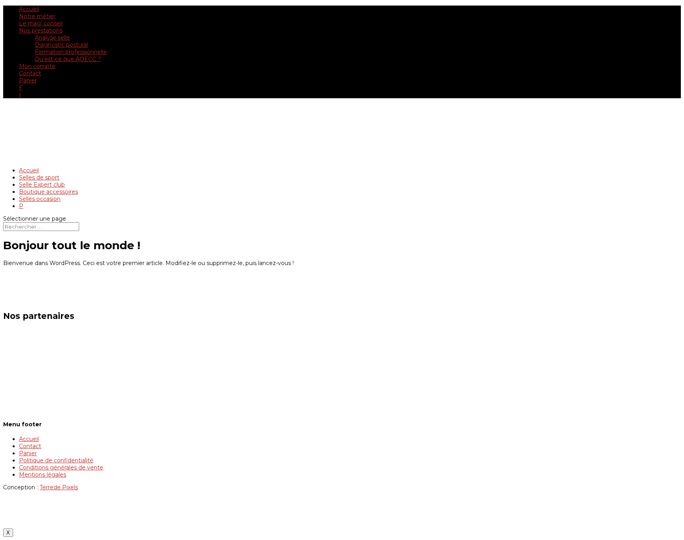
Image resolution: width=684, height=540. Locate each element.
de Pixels (59, 487)
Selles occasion (40, 198)
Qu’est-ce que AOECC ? (68, 59)
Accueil (29, 9)
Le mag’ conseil (41, 23)
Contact (30, 73)
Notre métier (37, 16)
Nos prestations (41, 30)
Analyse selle (52, 37)
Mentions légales (42, 474)
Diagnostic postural (61, 44)
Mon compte (37, 66)
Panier (28, 80)
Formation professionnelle (71, 51)
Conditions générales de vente (61, 467)
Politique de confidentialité (56, 460)
